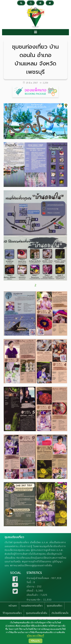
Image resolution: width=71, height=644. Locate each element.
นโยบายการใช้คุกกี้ (35, 635)
